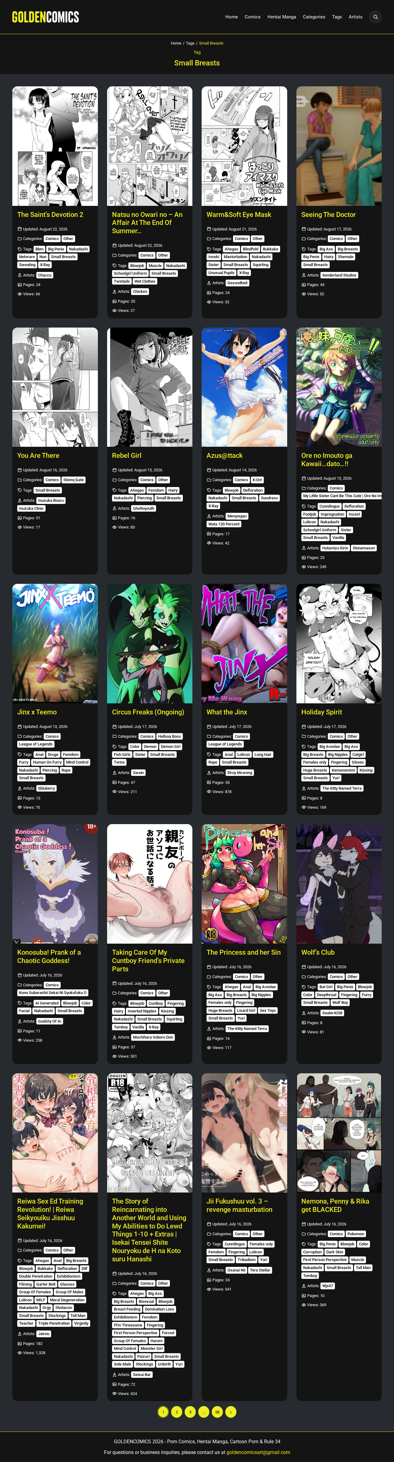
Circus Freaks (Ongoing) (148, 712)
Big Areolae (330, 746)
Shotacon (63, 1307)
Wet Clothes (145, 281)
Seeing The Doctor (328, 214)
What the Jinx (227, 712)
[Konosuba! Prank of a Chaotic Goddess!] (55, 884)
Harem (157, 1340)
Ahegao (231, 249)
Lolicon (309, 522)
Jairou (43, 1333)
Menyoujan (237, 516)
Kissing (366, 770)
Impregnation (332, 514)
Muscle (155, 265)
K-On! (257, 480)
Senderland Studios (339, 275)
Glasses (67, 1284)
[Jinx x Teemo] (55, 643)
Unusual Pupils (221, 272)
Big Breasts (348, 249)
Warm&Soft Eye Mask (239, 214)
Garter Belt (45, 1284)
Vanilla (338, 537)
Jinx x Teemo (37, 712)
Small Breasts (63, 256)
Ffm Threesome (128, 1325)
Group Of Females (35, 1292)
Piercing (144, 498)
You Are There (38, 455)
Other (68, 238)
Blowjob (137, 265)
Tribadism (246, 1259)
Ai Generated (46, 1003)
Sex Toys (268, 1010)
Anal (39, 754)
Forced (168, 1332)
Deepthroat (326, 994)
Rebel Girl (127, 455)
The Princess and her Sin (244, 952)
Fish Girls (122, 754)
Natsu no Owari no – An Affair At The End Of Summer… (147, 223)
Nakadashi (78, 249)
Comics (253, 17)
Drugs (53, 754)
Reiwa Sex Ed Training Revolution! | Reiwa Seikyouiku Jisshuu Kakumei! (50, 1213)
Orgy (46, 1307)
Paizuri (143, 1356)
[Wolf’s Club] (339, 884)
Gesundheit (237, 283)
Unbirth (164, 1364)
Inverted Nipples (142, 1011)
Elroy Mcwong (239, 772)
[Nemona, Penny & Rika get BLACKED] (339, 1133)
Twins (119, 762)
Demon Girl (170, 746)
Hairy (328, 256)
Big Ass (326, 249)
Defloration (253, 490)
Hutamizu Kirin (335, 548)
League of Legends (36, 744)
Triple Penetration (54, 1323)
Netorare (27, 256)
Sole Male (122, 1364)
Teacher (26, 1323)
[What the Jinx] (244, 643)
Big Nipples (338, 754)
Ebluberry (46, 788)
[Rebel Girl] (150, 387)
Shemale (345, 256)
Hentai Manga (281, 17)
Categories (314, 17)
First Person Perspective (135, 1332)
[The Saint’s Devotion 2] (55, 146)
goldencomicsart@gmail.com (258, 1452)
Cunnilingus (330, 506)
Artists (356, 17)
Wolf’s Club (318, 952)
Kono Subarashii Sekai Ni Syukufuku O (52, 992)
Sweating (27, 264)
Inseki (213, 256)
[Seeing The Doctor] (339, 146)
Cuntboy (156, 1003)
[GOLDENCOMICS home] (45, 17)
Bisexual (146, 1301)
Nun (42, 256)
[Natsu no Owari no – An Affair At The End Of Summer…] (150, 146)
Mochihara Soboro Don (153, 1037)
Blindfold (250, 249)
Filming (25, 1284)
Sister (213, 264)
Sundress (269, 498)
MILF (40, 1300)
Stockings (57, 1315)
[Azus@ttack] (244, 387)
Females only (314, 762)
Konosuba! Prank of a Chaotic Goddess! (49, 957)
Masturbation (235, 256)
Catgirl (358, 754)
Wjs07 (327, 1285)
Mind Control (77, 762)
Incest (354, 514)
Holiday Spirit (321, 712)
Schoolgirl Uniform (130, 273)
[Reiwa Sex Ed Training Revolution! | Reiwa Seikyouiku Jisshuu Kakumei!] (55, 1133)
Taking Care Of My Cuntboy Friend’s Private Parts (148, 961)
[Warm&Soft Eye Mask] (244, 146)
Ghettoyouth (143, 508)
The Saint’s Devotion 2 (50, 214)
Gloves (358, 762)
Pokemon (356, 1234)
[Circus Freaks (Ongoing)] (150, 643)
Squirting (260, 264)
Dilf (84, 1268)
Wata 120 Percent (223, 524)
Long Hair (263, 754)
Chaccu (44, 275)
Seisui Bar (142, 1374)
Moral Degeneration (67, 1300)
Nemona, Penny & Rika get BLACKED (335, 1205)
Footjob (309, 514)
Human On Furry (47, 762)
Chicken (140, 291)
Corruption (312, 1252)
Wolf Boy (340, 1002)
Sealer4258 (332, 1013)
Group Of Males (69, 1292)
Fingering (339, 762)
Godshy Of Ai (49, 1021)
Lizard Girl (246, 1010)
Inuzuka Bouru (51, 500)
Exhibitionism (68, 1276)
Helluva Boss (169, 736)
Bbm (39, 249)
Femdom (156, 490)
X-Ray (45, 264)
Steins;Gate (73, 480)
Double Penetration (35, 1276)
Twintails (122, 281)
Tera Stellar (260, 1270)
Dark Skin (334, 1252)
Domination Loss (159, 1309)
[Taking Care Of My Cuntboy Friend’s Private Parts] (150, 884)
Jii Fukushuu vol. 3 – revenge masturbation (239, 1205)
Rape (66, 770)
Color (134, 746)
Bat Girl (326, 986)
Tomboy (121, 1027)
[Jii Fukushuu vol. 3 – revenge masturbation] (244, 1133)
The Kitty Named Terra (342, 788)
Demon (150, 746)
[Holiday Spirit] (339, 643)
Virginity (81, 1323)
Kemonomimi (343, 770)
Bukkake (270, 249)
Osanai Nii (236, 1270)
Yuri (336, 778)
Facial (24, 1010)
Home (231, 17)
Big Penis (56, 249)
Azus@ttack (225, 455)
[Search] (375, 17)
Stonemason (364, 548)
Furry (23, 762)
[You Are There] (55, 387)
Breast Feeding (127, 1309)
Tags (337, 17)
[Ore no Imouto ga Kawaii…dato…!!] (339, 387)
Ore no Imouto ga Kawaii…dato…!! (326, 460)
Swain (138, 772)
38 (217, 1412)
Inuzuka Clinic (31, 508)
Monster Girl (152, 1348)
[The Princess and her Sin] (244, 884)
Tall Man (77, 1315)
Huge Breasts (315, 770)
